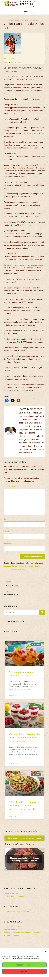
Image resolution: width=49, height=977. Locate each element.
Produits (7, 58)
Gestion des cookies (12, 935)
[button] (45, 951)
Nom (6, 519)
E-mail (7, 531)
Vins (13, 58)
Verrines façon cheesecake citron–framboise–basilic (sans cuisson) (24, 737)
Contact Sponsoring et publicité (16, 896)
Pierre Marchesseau (33, 20)
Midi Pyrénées (16, 62)
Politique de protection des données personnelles (22, 933)
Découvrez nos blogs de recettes (16, 911)
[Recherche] (42, 612)
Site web (7, 543)
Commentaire (10, 486)
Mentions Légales (10, 930)
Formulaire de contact (12, 893)
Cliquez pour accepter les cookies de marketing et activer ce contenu (24, 859)
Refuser (24, 971)
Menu (26, 11)
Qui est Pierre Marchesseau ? (15, 927)
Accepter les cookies (24, 965)
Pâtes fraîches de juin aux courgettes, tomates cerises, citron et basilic (24, 805)
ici (8, 472)
